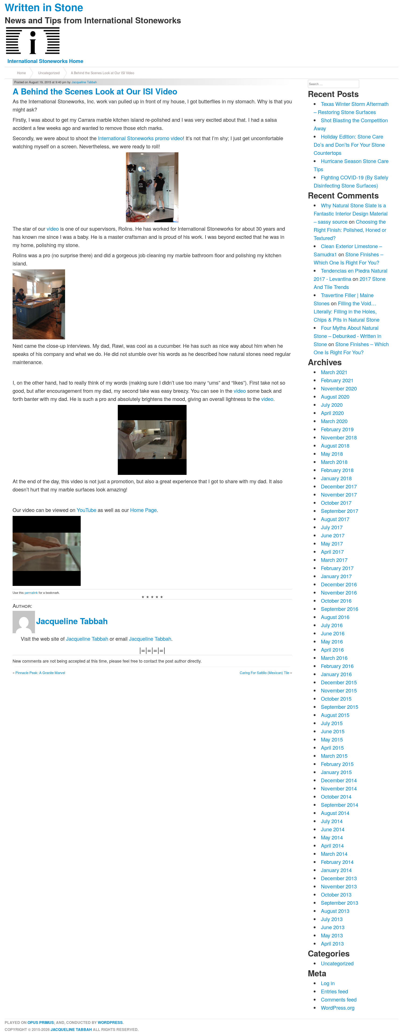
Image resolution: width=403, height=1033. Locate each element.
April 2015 (332, 747)
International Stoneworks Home (45, 61)
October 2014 (336, 796)
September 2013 (339, 902)
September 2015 (339, 706)
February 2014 (337, 861)
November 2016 (339, 592)
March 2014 (334, 853)
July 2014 (332, 820)
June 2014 (332, 829)
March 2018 (334, 461)
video (53, 228)
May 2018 (332, 453)
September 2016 (339, 608)
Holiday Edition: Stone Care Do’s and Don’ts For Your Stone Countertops (349, 144)
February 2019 (337, 429)
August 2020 (335, 396)
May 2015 (332, 739)
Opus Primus (41, 1022)
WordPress (110, 1022)
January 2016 (336, 674)
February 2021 (337, 380)
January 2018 (336, 478)
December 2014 (339, 780)
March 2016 (334, 657)
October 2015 (336, 698)
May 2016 (332, 641)
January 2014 (336, 869)
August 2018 (335, 445)
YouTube (86, 509)
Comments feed (339, 999)
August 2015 (335, 714)
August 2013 (335, 910)
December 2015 (339, 682)
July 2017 (332, 527)
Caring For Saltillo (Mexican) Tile (264, 672)
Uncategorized (49, 72)
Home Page (143, 509)
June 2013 (332, 927)
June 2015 (332, 731)
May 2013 (332, 935)
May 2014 (332, 837)
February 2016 (337, 665)
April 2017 (332, 551)
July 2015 (332, 723)
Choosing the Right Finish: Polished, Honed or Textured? (350, 229)
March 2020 (334, 420)
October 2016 (336, 600)
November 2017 (339, 494)
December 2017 (339, 486)
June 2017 (332, 535)
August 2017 (335, 518)
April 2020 (332, 412)
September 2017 (339, 510)
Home (21, 72)
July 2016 (332, 625)
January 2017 (336, 576)
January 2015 (336, 772)
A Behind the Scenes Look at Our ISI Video (102, 72)
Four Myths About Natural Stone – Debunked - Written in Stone (347, 336)
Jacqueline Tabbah (84, 82)
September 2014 (339, 804)
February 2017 (337, 567)
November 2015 (339, 690)
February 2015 (337, 763)
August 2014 (335, 812)
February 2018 (337, 469)
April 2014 (332, 845)
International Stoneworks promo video (140, 138)
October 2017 (336, 502)
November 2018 (339, 437)
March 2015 (334, 755)
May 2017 (332, 543)
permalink (31, 592)
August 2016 (335, 616)
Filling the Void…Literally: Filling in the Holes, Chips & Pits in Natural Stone (346, 311)
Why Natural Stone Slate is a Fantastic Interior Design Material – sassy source (351, 213)
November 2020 (339, 388)
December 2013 (339, 878)
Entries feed (334, 991)
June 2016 (332, 633)
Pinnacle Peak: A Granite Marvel (40, 672)
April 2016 (332, 649)
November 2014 (339, 788)
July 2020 (332, 404)
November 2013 (339, 886)
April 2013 (332, 943)
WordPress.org (337, 1007)
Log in (328, 983)
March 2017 (334, 559)
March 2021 (334, 372)
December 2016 (339, 584)
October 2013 (336, 894)
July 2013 (332, 918)
